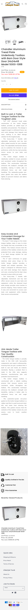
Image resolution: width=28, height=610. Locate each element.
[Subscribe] (23, 588)
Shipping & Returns (9, 557)
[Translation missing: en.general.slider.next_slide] (26, 24)
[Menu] (1, 4)
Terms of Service (8, 564)
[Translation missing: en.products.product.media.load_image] (8, 42)
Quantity (3, 81)
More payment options (14, 99)
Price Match (7, 560)
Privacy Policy (7, 578)
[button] (22, 4)
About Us (6, 574)
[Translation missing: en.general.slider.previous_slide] (2, 24)
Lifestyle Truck (16, 606)
